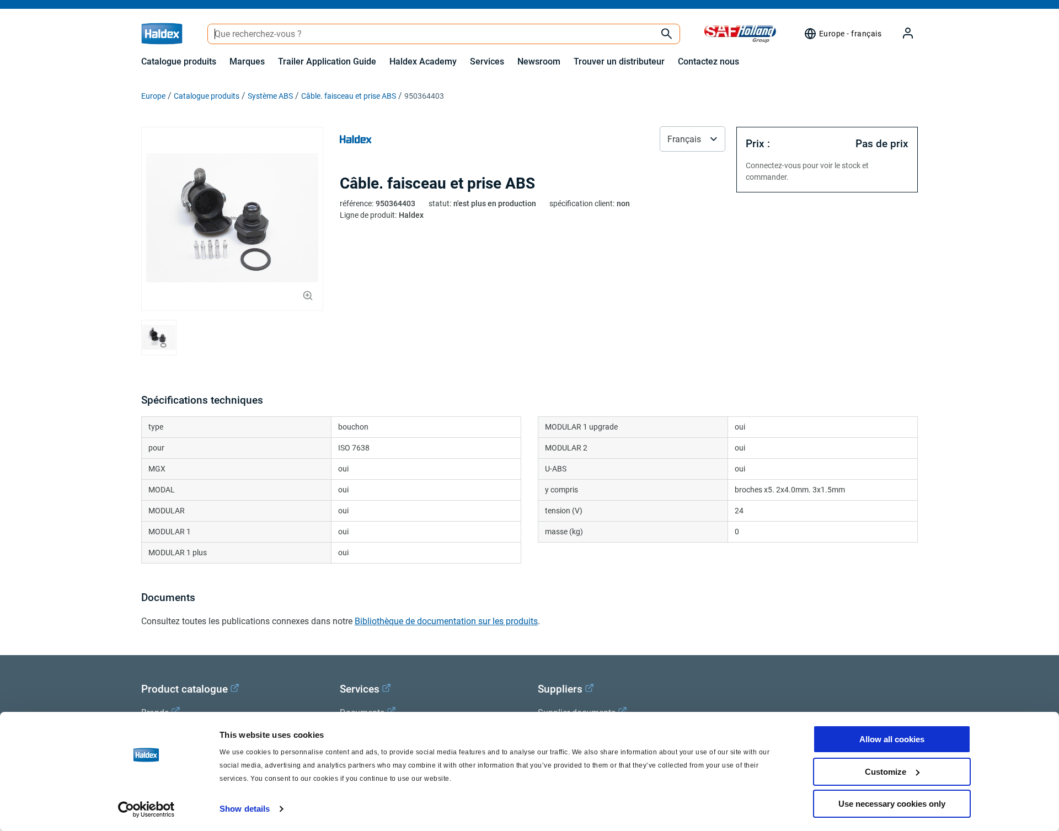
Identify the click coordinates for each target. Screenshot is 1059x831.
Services (487, 61)
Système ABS (270, 96)
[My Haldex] (901, 34)
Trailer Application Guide (327, 61)
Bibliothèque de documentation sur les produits (446, 621)
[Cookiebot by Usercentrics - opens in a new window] (146, 809)
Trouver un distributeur (619, 61)
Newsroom (538, 61)
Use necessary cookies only (891, 803)
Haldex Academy (423, 61)
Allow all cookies (891, 739)
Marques (247, 61)
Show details (245, 808)
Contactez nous (708, 61)
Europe (153, 96)
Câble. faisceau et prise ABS (348, 96)
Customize (885, 771)
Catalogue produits (178, 61)
